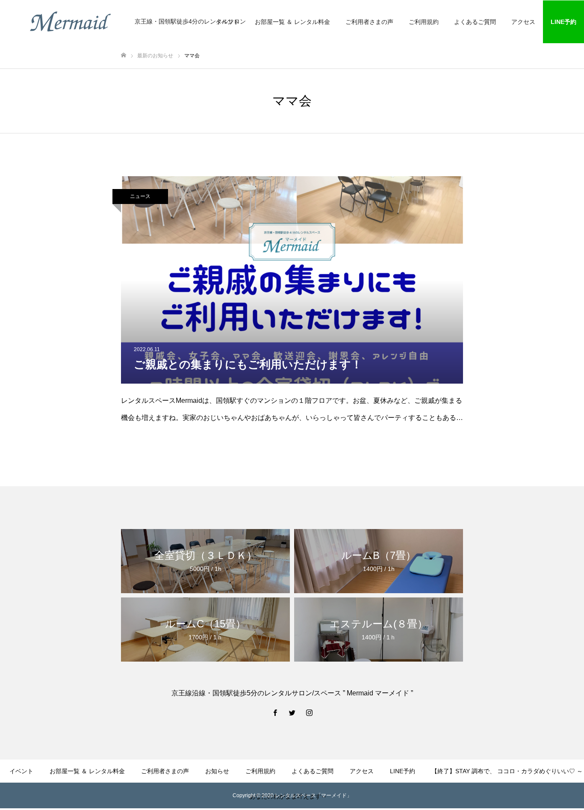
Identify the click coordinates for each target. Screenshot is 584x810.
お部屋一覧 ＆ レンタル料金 (292, 21)
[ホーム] (123, 55)
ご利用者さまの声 (369, 21)
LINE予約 (563, 21)
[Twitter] (292, 712)
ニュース (140, 196)
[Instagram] (309, 712)
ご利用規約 (424, 21)
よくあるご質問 (475, 21)
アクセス (523, 21)
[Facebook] (275, 712)
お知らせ (217, 771)
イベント (21, 771)
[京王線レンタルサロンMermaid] (70, 21)
